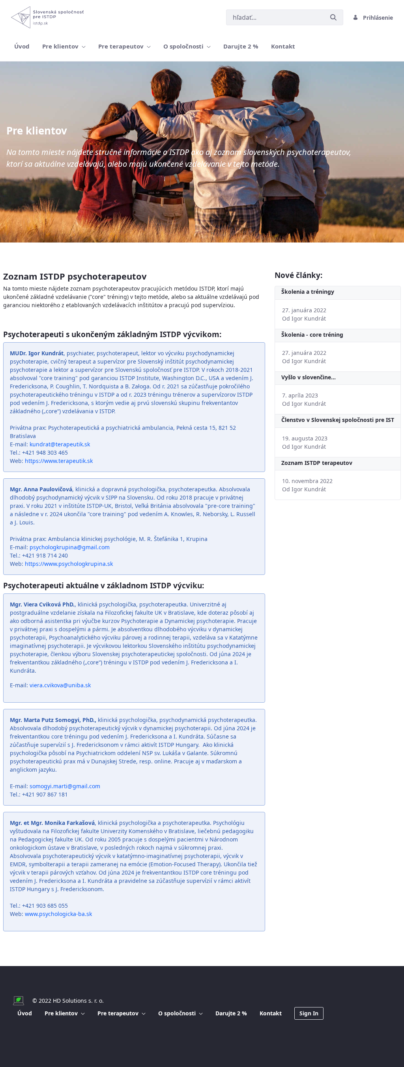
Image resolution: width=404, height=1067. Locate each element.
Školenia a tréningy (307, 291)
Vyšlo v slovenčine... (308, 377)
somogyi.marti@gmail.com (65, 786)
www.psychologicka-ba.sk (58, 914)
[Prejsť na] (49, 17)
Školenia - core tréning (312, 334)
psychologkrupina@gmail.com (70, 547)
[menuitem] (22, 46)
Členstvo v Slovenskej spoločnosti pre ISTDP (337, 419)
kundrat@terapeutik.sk (60, 444)
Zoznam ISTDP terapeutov (316, 462)
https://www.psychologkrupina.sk (69, 563)
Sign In (308, 1013)
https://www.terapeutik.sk (59, 460)
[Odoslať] (333, 17)
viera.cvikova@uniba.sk (60, 685)
